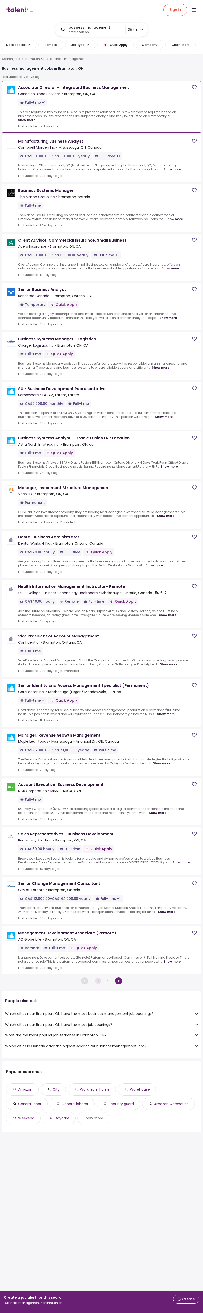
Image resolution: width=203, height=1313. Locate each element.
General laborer (75, 1103)
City (56, 1089)
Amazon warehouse (171, 1103)
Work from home (95, 1089)
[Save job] (194, 87)
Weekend (26, 1118)
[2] (118, 980)
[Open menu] (194, 10)
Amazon (25, 1089)
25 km (133, 29)
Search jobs (11, 58)
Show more (26, 120)
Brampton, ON (35, 58)
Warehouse (140, 1089)
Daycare (62, 1118)
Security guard (121, 1103)
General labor (29, 1103)
